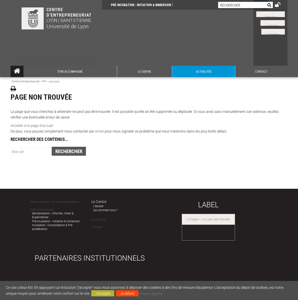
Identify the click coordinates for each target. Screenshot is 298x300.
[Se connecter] (280, 5)
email (99, 131)
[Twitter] (273, 31)
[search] (245, 5)
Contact (97, 227)
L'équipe (98, 206)
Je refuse (127, 293)
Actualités (98, 219)
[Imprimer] (15, 89)
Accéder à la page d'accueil (32, 125)
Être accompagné (41, 210)
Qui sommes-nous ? (105, 210)
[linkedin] (272, 22)
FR (44, 81)
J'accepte (102, 293)
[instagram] (270, 13)
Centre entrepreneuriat (25, 81)
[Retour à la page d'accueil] (56, 24)
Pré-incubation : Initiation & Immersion (141, 5)
